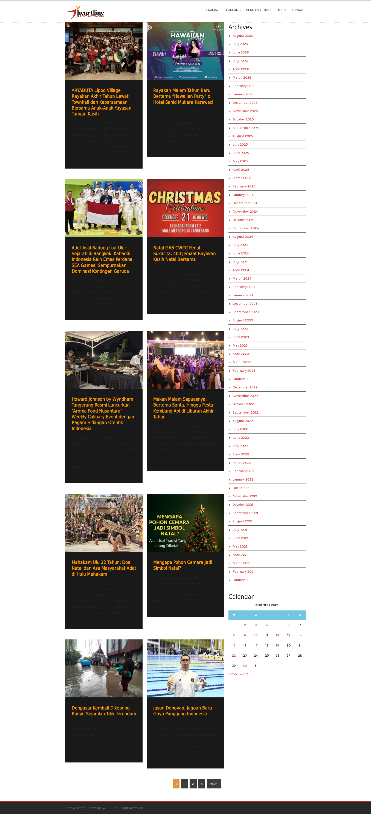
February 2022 (244, 471)
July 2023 (240, 329)
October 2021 (243, 504)
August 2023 (243, 320)
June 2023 (241, 337)
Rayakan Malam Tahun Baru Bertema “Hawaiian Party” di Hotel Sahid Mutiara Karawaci (183, 96)
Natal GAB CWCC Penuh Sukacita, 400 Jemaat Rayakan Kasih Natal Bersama (184, 253)
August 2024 (243, 236)
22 (234, 655)
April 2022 (241, 454)
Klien (281, 10)
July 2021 (240, 530)
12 (277, 635)
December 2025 (245, 102)
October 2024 (243, 220)
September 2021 (245, 513)
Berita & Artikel (258, 10)
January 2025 (243, 195)
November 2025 (245, 111)
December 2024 (245, 203)
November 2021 (245, 496)
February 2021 (244, 571)
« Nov (232, 673)
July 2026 (240, 44)
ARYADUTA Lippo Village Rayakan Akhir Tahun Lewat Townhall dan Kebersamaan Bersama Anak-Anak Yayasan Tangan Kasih (101, 102)
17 (256, 645)
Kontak (297, 10)
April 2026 (241, 69)
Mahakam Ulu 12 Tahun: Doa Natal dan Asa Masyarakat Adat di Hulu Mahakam (104, 568)
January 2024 (243, 295)
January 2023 (243, 379)
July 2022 (240, 429)
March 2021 (242, 563)
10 (256, 635)
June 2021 (240, 538)
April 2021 (240, 555)
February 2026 (244, 86)
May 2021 (240, 546)
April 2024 (241, 270)
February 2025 (244, 186)
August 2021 (242, 521)
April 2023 (241, 354)
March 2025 (242, 178)
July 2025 (240, 144)
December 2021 (245, 488)
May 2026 (240, 61)
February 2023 (244, 370)
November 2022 (245, 396)
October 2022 (243, 404)
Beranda (211, 10)
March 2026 (242, 77)
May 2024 (240, 262)
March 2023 (242, 362)
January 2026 (243, 94)
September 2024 (246, 228)
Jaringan (231, 10)
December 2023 (245, 303)
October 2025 (243, 119)
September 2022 (246, 412)
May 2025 (240, 161)
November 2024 (245, 211)
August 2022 (243, 421)
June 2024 (241, 253)
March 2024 (242, 278)
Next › (214, 784)
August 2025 (243, 136)
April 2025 (241, 169)
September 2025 (246, 128)
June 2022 (241, 437)
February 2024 (244, 287)
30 (245, 665)
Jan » (244, 673)
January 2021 (243, 580)
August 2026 (243, 35)
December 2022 (245, 387)
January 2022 (243, 479)
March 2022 (242, 463)
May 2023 (240, 345)
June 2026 (241, 52)
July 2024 (240, 245)
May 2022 (240, 446)
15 (234, 645)
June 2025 (241, 153)
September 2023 (246, 312)
